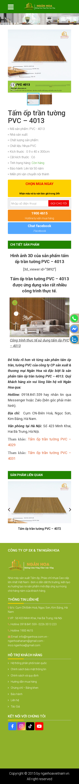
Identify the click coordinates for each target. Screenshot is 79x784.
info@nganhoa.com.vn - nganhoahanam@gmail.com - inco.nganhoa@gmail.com (28, 641)
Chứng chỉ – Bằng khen (24, 687)
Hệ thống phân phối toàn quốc (29, 663)
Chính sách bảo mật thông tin (28, 669)
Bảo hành (16, 694)
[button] (68, 33)
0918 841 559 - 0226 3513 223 (38, 624)
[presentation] (9, 509)
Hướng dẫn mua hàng (24, 681)
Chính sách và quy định (25, 675)
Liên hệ (15, 700)
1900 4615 (26, 630)
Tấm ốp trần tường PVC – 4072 (39, 529)
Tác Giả (15, 706)
